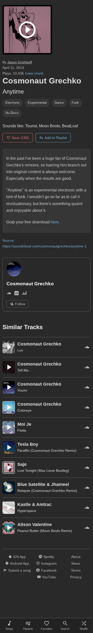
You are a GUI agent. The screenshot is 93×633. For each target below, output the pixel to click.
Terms (76, 570)
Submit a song (19, 570)
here (55, 222)
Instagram (49, 563)
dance (59, 103)
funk (75, 103)
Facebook (49, 570)
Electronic (12, 103)
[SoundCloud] (8, 294)
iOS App (19, 557)
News (75, 563)
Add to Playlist (56, 138)
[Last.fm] (16, 294)
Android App (19, 563)
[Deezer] (24, 294)
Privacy (76, 577)
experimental (37, 103)
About (75, 557)
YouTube (49, 577)
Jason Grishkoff (19, 62)
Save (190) (20, 138)
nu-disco (12, 113)
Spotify (48, 557)
